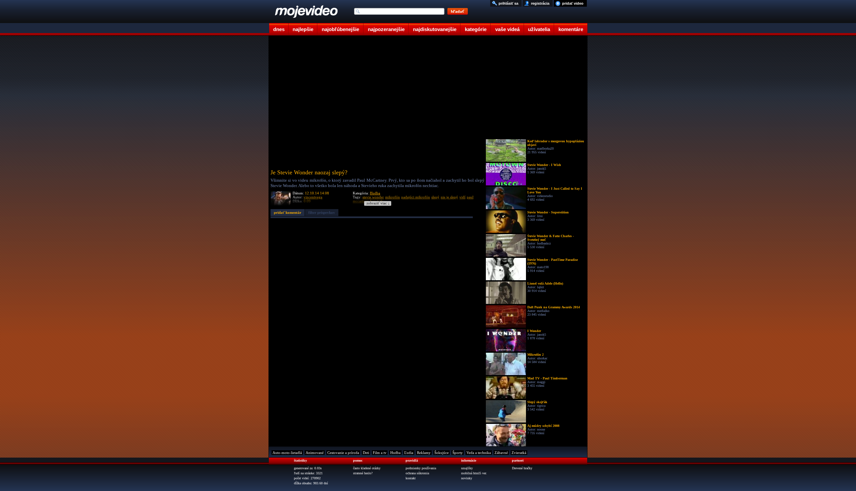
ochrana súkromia (417, 473)
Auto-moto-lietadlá (287, 453)
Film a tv (380, 453)
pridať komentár (287, 212)
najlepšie (303, 29)
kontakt (411, 478)
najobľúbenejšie (340, 29)
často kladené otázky (367, 468)
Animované (315, 453)
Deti (366, 453)
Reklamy (424, 453)
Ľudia (408, 453)
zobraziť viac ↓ (378, 203)
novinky (466, 478)
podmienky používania (421, 468)
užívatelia (539, 29)
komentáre (570, 29)
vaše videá (507, 29)
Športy (457, 453)
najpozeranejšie (386, 29)
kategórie (476, 29)
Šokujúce (441, 453)
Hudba (375, 193)
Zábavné (501, 453)
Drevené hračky (522, 468)
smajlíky (467, 468)
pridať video (572, 3)
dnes (279, 29)
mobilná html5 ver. (474, 473)
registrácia (540, 3)
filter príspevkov (321, 212)
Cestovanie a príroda (343, 453)
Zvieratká (519, 453)
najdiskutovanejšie (434, 29)
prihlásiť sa (508, 3)
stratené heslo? (362, 473)
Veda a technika (478, 453)
